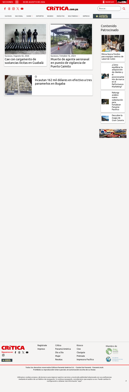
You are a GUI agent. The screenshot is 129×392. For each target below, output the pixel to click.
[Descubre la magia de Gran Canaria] (105, 118)
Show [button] (28, 16)
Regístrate (42, 345)
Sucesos (8, 16)
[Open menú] (17, 2)
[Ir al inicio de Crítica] (63, 8)
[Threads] (9, 8)
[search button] (124, 8)
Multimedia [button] (73, 16)
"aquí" (79, 381)
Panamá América (63, 349)
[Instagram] (14, 8)
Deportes (40, 16)
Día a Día (59, 352)
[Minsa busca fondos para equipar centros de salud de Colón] (113, 43)
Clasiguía (81, 352)
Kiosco (80, 345)
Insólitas (60, 16)
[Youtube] (22, 8)
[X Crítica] (18, 8)
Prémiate (81, 356)
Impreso (86, 16)
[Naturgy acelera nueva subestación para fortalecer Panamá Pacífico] (105, 101)
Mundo (50, 16)
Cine (79, 349)
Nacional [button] (19, 16)
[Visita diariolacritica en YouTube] (27, 352)
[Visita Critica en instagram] (3, 355)
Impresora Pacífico (85, 359)
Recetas (58, 359)
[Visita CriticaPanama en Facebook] (15, 352)
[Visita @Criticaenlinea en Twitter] (19, 352)
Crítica (58, 345)
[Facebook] (5, 8)
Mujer (57, 356)
